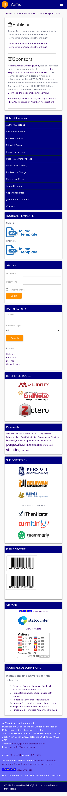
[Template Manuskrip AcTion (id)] (21, 254)
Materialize (10, 788)
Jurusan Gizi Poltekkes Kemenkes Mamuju (35, 709)
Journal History (14, 185)
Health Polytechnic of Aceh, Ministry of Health (32, 98)
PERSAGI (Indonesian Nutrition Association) (31, 101)
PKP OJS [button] (29, 785)
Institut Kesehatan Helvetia (27, 689)
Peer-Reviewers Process (19, 158)
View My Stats (40, 611)
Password (11, 281)
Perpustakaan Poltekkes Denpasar (31, 706)
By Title (10, 360)
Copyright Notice (15, 192)
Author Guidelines (15, 124)
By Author (11, 357)
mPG (50, 785)
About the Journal (25, 13)
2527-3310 (35, 754)
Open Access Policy (16, 165)
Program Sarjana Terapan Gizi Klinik (32, 686)
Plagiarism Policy (15, 179)
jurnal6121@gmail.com (22, 747)
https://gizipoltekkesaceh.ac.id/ (28, 743)
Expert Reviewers (15, 152)
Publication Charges (17, 172)
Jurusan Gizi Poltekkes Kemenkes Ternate (35, 703)
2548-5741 (15, 754)
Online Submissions (16, 118)
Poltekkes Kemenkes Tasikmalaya (31, 699)
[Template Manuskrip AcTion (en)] (21, 236)
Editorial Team (14, 145)
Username (11, 273)
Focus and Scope (15, 131)
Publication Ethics (15, 138)
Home (9, 13)
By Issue (10, 354)
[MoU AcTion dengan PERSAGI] (33, 475)
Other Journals (14, 364)
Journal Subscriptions (17, 199)
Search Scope (13, 325)
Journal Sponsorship (50, 13)
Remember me (17, 289)
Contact (10, 206)
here (26, 775)
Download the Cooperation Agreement (28, 92)
